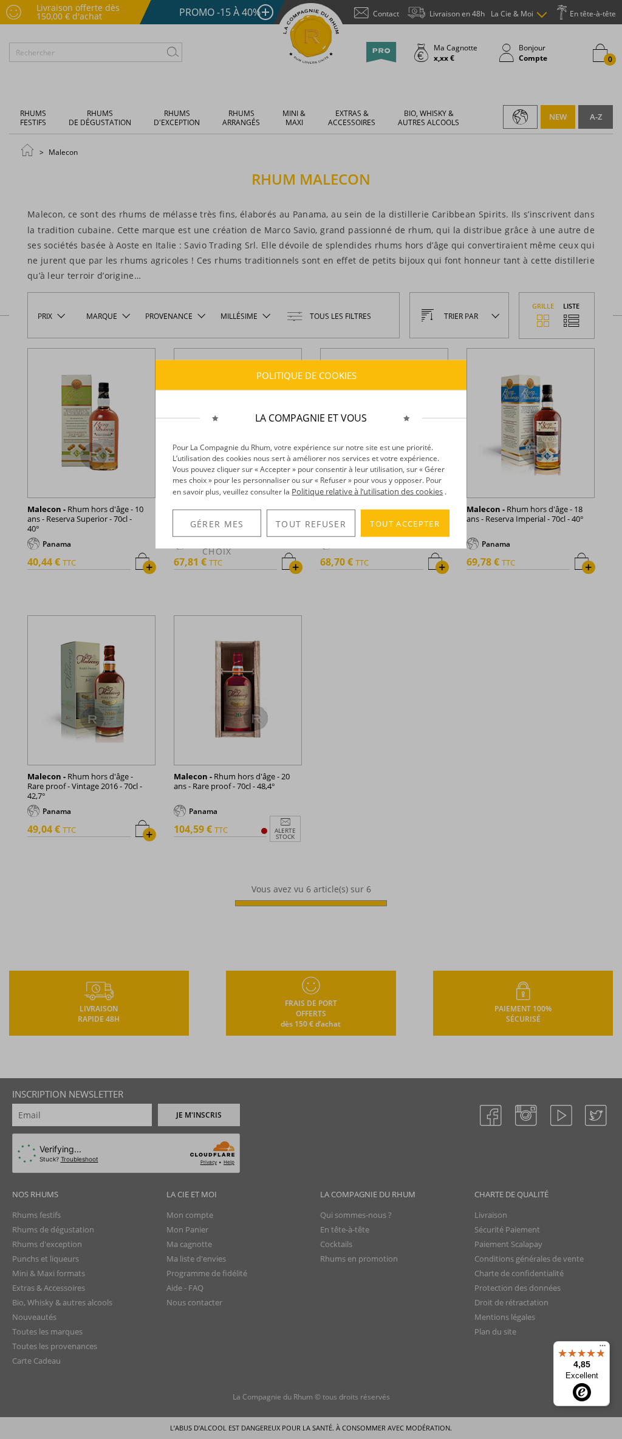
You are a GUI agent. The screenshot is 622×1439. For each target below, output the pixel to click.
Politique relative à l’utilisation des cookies (367, 491)
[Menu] (602, 1348)
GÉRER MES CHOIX (217, 527)
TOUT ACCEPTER (405, 523)
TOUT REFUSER (311, 524)
